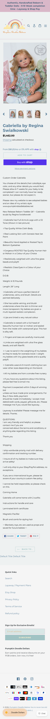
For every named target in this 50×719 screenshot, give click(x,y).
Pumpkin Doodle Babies (19, 707)
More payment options (25, 168)
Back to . (27, 549)
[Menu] (45, 25)
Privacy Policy (12, 599)
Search (8, 578)
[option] (13, 114)
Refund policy (12, 613)
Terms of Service (13, 606)
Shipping (7, 140)
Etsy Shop (10, 592)
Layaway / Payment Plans (18, 585)
